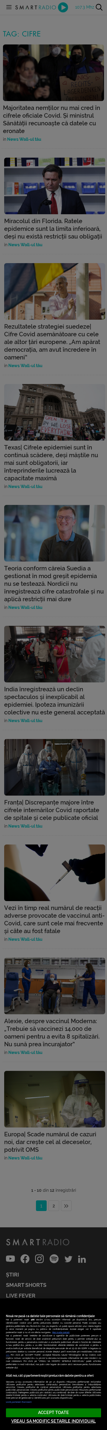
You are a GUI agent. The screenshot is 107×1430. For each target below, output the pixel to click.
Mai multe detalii (61, 1332)
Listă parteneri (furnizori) (19, 1402)
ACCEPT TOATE (53, 1412)
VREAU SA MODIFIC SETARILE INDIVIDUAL (53, 1421)
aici (8, 1355)
